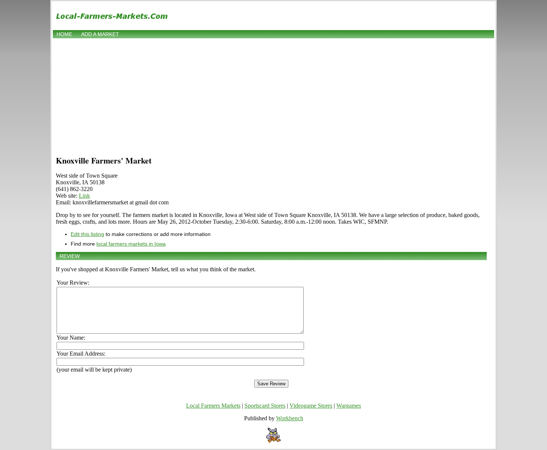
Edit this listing (87, 234)
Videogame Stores (311, 405)
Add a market (100, 34)
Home (64, 34)
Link (84, 195)
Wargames (348, 405)
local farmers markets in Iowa (131, 244)
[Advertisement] (273, 95)
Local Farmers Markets (213, 405)
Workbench (289, 418)
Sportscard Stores (264, 405)
